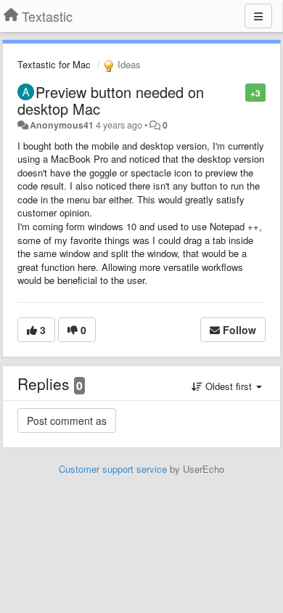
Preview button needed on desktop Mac (110, 100)
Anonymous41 (62, 124)
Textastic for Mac (54, 64)
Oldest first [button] (228, 386)
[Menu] (258, 16)
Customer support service (113, 469)
